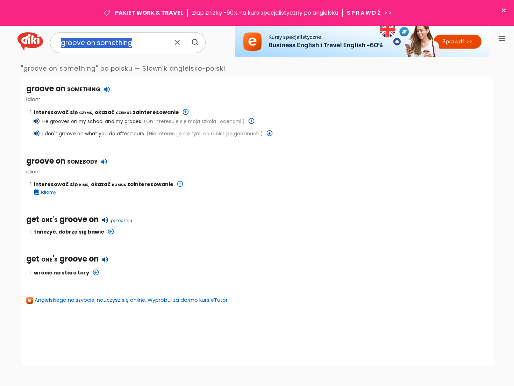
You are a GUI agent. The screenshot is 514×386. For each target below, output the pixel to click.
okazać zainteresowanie (137, 112)
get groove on (62, 219)
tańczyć (45, 231)
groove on (62, 161)
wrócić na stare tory (61, 272)
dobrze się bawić (81, 231)
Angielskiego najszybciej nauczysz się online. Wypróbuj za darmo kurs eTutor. (132, 299)
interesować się (63, 112)
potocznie (121, 220)
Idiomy (48, 192)
